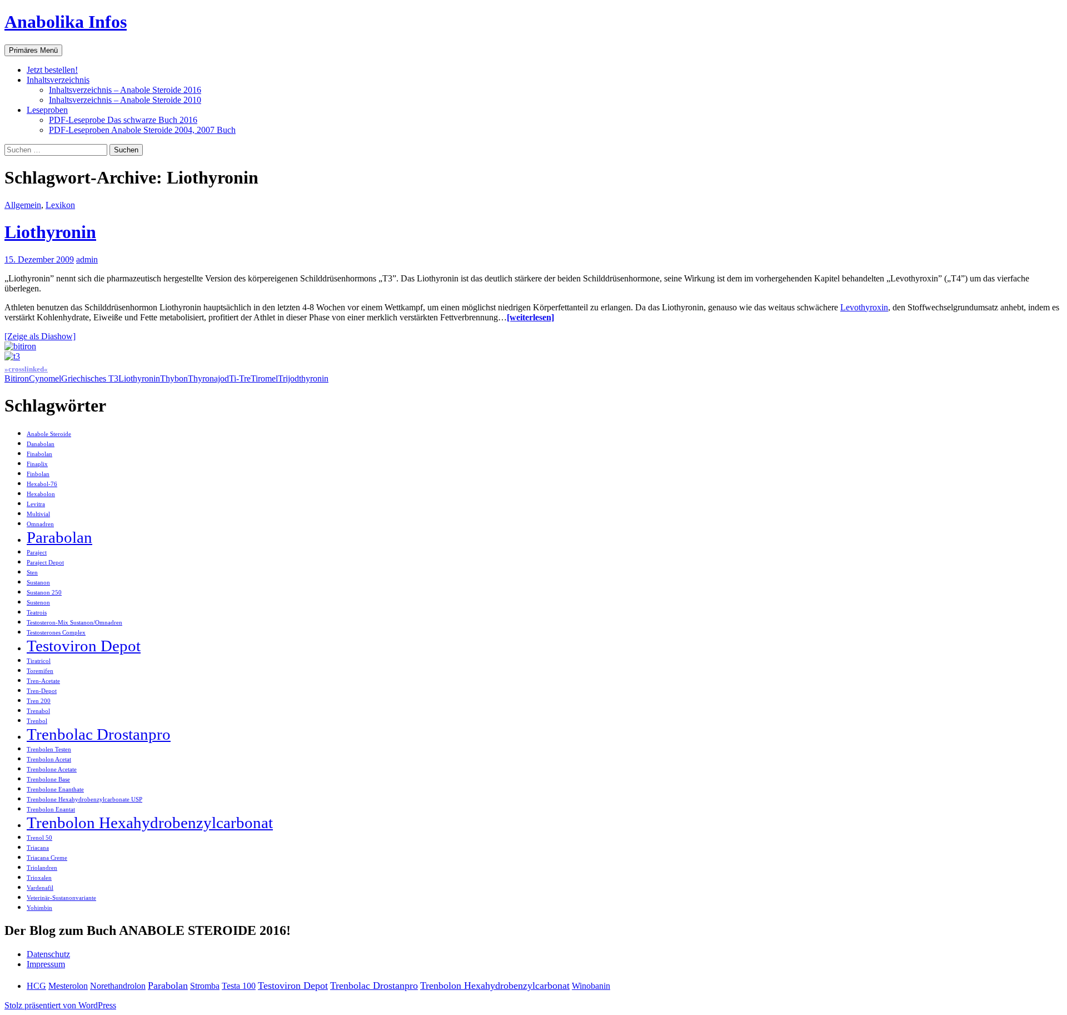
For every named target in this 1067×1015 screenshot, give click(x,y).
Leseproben (47, 110)
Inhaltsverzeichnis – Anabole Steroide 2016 (125, 90)
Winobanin (591, 986)
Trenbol (37, 721)
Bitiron (16, 378)
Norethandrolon (118, 986)
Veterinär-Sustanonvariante (61, 898)
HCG (36, 986)
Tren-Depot (42, 691)
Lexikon (60, 205)
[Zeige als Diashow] (40, 336)
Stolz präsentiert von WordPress (60, 1005)
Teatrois (37, 613)
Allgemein (22, 205)
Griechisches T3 (89, 378)
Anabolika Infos (65, 22)
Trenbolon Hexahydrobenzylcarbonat (150, 822)
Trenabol (38, 711)
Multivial (38, 514)
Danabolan (40, 444)
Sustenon (38, 603)
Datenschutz (48, 954)
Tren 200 (39, 701)
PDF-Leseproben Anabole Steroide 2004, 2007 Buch (142, 130)
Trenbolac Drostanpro (99, 734)
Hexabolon (41, 494)
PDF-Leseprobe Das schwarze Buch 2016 (123, 120)
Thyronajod (208, 378)
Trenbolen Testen (49, 749)
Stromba (205, 986)
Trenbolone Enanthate (55, 789)
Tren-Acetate (43, 681)
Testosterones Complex (56, 633)
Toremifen (40, 671)
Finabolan (39, 454)
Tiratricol (39, 661)
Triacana (38, 848)
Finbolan (38, 474)
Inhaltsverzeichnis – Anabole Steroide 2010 (125, 100)
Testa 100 (239, 986)
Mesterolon (68, 986)
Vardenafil (40, 888)
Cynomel (45, 378)
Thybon (174, 378)
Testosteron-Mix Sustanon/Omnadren (74, 623)
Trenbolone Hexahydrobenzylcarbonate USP (84, 799)
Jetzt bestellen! (52, 70)
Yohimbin (39, 908)
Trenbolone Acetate (52, 769)
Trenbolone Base (48, 779)
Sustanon (38, 583)
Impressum (46, 964)
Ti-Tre (240, 378)
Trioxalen (39, 878)
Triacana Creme (47, 858)
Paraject (37, 552)
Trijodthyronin (303, 378)
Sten (32, 573)
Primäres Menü (33, 50)
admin (87, 259)
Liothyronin (50, 232)
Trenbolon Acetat (49, 759)
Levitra (36, 504)
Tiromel (264, 378)
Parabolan (59, 537)
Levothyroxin (864, 307)
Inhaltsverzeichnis (58, 80)
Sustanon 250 (44, 593)
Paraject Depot (45, 563)
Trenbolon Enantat (51, 809)
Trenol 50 (39, 838)
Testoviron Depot (84, 646)
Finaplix (37, 464)
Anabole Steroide (49, 434)
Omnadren (40, 524)
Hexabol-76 (42, 484)
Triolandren (42, 868)
